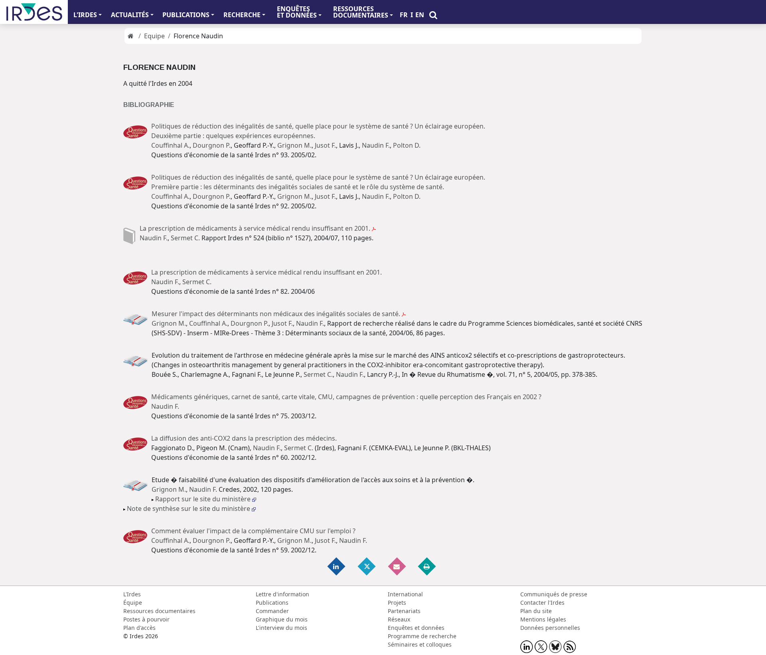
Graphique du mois (282, 619)
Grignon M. (294, 145)
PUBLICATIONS (185, 14)
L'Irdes (132, 594)
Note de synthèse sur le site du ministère (189, 508)
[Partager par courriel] (397, 566)
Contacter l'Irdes (542, 602)
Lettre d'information (282, 594)
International (405, 594)
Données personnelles (550, 627)
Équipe (132, 602)
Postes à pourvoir (146, 619)
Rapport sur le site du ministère (203, 499)
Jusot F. (325, 145)
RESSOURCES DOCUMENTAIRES (360, 12)
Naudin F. (376, 145)
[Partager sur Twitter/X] (367, 566)
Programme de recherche (422, 636)
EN (419, 14)
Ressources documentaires (159, 611)
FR (404, 14)
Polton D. (407, 145)
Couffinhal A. (170, 145)
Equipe (154, 36)
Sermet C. (185, 238)
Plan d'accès (139, 627)
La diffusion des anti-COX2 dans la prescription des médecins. (244, 438)
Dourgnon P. (212, 145)
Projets (397, 602)
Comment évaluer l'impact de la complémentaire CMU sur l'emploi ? (253, 530)
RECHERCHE (242, 14)
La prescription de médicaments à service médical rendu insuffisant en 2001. (256, 228)
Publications (272, 602)
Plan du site (536, 611)
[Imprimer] (427, 566)
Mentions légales (543, 619)
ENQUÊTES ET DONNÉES (297, 12)
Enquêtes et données (416, 627)
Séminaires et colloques (420, 644)
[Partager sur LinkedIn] (337, 566)
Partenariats (404, 611)
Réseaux (399, 619)
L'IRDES (85, 14)
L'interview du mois (281, 627)
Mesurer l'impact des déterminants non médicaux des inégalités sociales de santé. (277, 313)
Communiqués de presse (553, 594)
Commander (272, 611)
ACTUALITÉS (130, 14)
